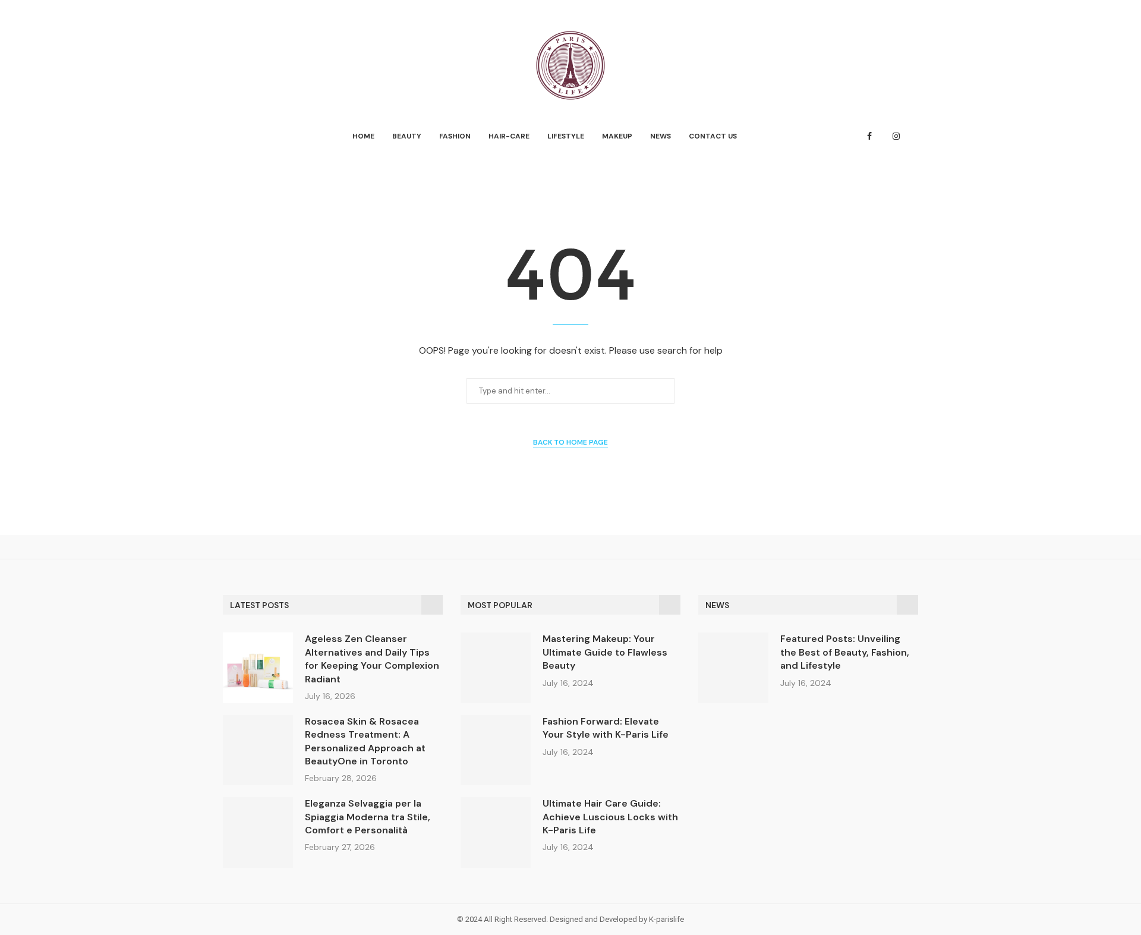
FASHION (455, 136)
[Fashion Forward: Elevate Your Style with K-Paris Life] (496, 750)
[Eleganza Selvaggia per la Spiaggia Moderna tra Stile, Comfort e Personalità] (258, 832)
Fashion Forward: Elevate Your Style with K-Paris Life (606, 728)
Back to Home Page (570, 442)
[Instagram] (896, 136)
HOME (363, 136)
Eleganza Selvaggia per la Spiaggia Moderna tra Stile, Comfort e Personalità (367, 816)
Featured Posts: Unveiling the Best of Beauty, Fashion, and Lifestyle (844, 652)
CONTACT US (713, 136)
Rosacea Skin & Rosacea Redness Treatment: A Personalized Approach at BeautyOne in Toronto (365, 741)
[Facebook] (869, 136)
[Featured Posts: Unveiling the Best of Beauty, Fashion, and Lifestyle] (733, 667)
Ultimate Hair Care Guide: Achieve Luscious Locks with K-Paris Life (610, 816)
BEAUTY (406, 136)
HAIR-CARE (508, 136)
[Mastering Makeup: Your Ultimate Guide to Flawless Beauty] (496, 667)
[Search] (912, 136)
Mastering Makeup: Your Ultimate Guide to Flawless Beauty (605, 652)
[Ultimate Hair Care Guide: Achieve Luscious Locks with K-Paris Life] (496, 832)
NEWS (660, 136)
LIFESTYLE (565, 136)
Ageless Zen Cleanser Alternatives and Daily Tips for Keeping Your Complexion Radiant (372, 658)
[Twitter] (882, 136)
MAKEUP (617, 136)
